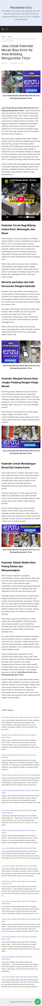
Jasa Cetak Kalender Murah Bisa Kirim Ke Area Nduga (19, 866)
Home (3, 36)
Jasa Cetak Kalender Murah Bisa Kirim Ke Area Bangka (20, 977)
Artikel (10, 36)
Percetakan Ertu (21, 7)
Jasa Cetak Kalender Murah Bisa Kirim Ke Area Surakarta (20, 717)
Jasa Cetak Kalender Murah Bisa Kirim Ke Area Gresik (19, 848)
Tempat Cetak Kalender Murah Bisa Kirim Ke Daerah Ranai (21, 775)
